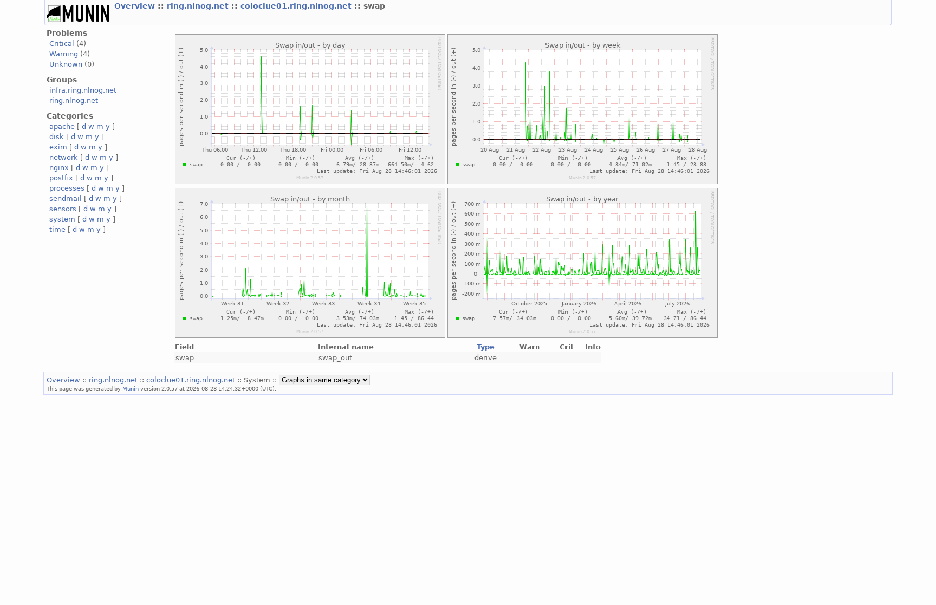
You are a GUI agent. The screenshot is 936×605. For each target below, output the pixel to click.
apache (62, 126)
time (57, 229)
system (62, 219)
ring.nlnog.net (199, 6)
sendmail (65, 198)
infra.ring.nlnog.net (82, 90)
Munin (130, 388)
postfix (61, 178)
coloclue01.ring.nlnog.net (297, 6)
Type (486, 347)
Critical (61, 44)
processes (66, 188)
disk (56, 137)
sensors (62, 209)
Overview (136, 6)
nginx (59, 168)
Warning (63, 54)
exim (58, 147)
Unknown (65, 64)
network (63, 157)
